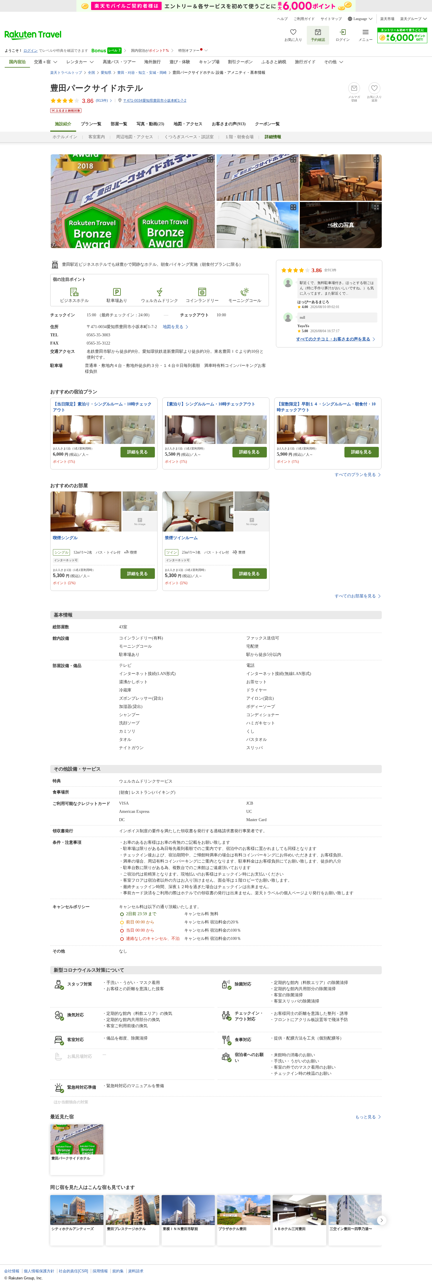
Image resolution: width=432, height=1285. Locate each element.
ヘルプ (282, 19)
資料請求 (135, 1271)
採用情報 (100, 1271)
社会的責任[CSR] (73, 1271)
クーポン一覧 (267, 124)
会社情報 (11, 1271)
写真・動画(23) (150, 124)
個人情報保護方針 (39, 1271)
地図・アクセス (188, 124)
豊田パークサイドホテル (96, 88)
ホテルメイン (65, 137)
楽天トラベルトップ (66, 73)
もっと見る (365, 1116)
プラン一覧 (91, 124)
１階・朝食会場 (239, 137)
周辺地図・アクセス (134, 137)
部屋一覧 (119, 124)
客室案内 (96, 137)
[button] (99, 1128)
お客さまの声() (229, 124)
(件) (102, 100)
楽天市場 (387, 19)
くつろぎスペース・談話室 (189, 137)
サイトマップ (331, 19)
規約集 (118, 1271)
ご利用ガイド (304, 19)
